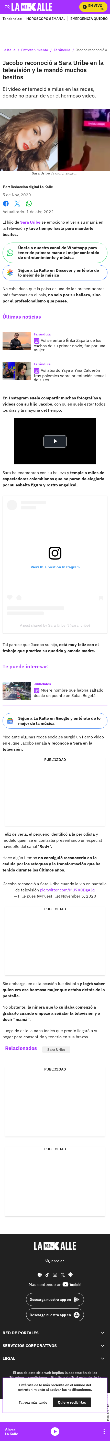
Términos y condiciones (28, 1377)
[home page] (55, 1245)
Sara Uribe (29, 222)
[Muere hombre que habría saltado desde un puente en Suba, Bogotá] (17, 691)
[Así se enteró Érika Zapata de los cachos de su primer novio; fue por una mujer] (17, 341)
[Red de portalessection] (102, 1332)
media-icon (55, 1431)
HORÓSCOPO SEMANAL (45, 18)
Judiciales (42, 684)
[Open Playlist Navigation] (104, 1431)
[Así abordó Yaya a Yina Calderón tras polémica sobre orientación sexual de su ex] (17, 371)
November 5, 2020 (78, 896)
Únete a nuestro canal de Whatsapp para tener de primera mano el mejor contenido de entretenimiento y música (58, 252)
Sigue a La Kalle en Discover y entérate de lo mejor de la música (58, 273)
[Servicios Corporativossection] (102, 1345)
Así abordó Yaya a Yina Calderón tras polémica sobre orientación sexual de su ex (70, 375)
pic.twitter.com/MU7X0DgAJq (67, 889)
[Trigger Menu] (7, 7)
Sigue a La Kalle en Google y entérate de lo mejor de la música (59, 721)
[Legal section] (102, 1358)
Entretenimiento (34, 50)
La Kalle (9, 50)
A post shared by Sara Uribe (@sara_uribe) (55, 625)
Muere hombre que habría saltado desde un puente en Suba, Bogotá (68, 693)
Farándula (62, 50)
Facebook (6, 206)
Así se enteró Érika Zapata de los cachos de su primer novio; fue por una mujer (69, 345)
